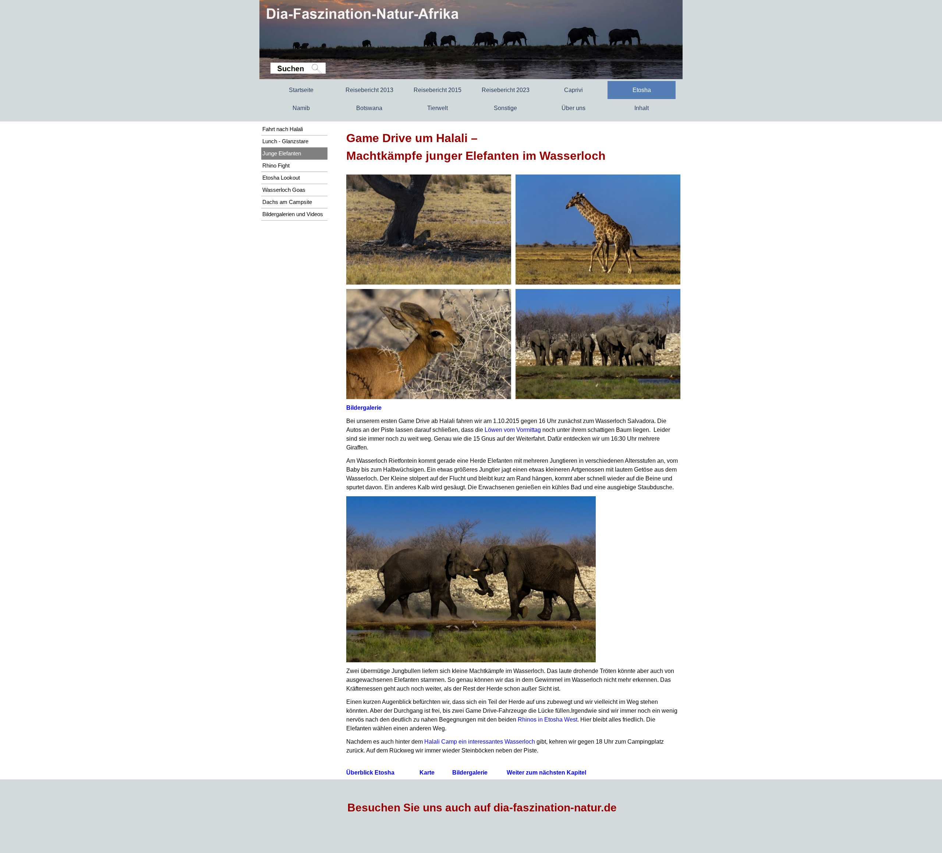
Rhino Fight (276, 166)
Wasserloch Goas (283, 190)
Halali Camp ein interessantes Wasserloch (479, 742)
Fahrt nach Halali (282, 129)
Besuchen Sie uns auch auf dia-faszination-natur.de (482, 807)
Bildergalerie (364, 408)
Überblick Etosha (370, 772)
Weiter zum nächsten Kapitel (546, 772)
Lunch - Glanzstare (285, 141)
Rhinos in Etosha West (547, 719)
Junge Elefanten (281, 153)
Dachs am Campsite (287, 202)
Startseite (301, 90)
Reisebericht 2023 (506, 90)
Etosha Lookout (281, 178)
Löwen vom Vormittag (513, 430)
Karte (427, 772)
